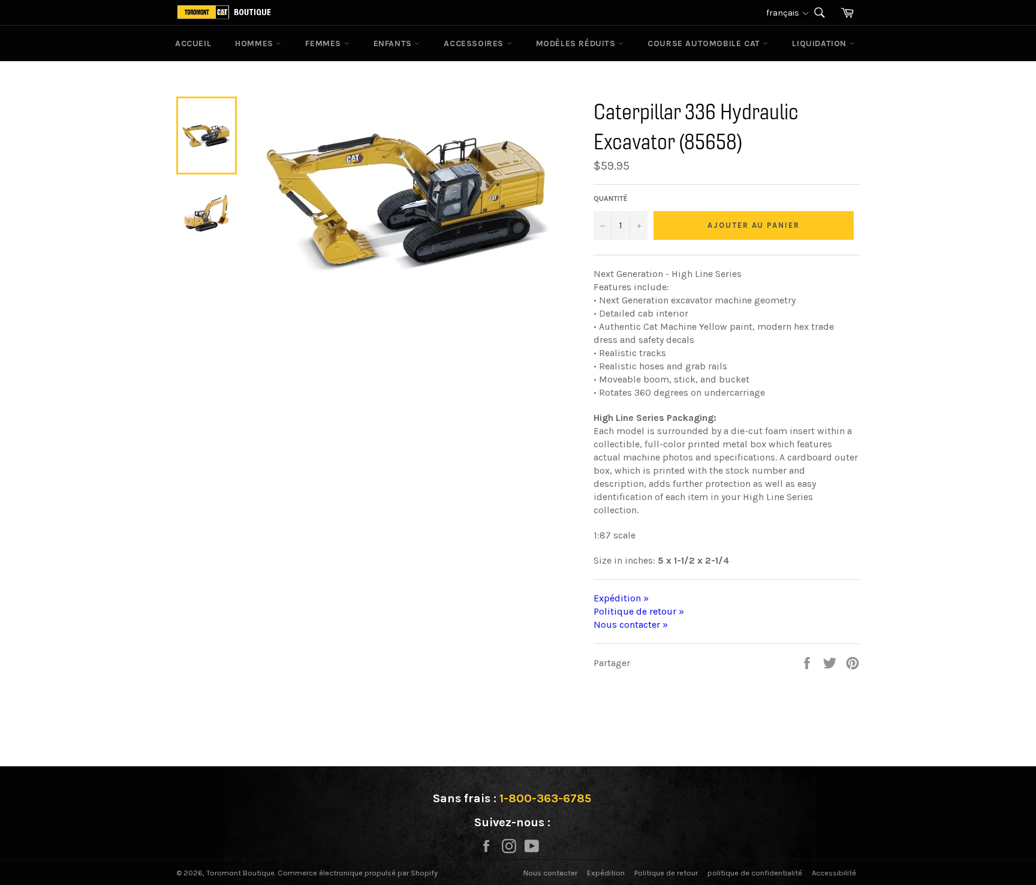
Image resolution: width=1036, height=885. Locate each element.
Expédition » (621, 598)
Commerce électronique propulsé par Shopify (358, 872)
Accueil (193, 43)
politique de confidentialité (754, 872)
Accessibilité (834, 872)
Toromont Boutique (240, 872)
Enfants (394, 43)
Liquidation (820, 43)
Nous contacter (550, 872)
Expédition (606, 872)
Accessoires (475, 43)
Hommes (255, 43)
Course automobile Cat (705, 43)
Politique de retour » (639, 611)
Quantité (611, 198)
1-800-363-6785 (545, 798)
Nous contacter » (631, 624)
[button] (787, 13)
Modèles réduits (577, 43)
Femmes (324, 43)
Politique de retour (666, 872)
